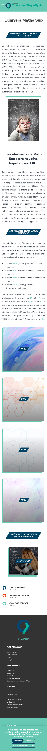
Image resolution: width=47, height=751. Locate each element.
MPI (38, 298)
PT (41, 301)
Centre (9, 697)
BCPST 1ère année (13, 676)
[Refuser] (44, 738)
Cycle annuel (17, 587)
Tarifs (8, 657)
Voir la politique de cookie (23, 745)
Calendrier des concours (15, 700)
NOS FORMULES (14, 647)
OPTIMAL (11, 686)
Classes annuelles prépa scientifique (18, 681)
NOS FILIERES (13, 665)
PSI (42, 319)
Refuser (30, 740)
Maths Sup (10, 671)
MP (31, 298)
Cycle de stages (18, 603)
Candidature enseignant (15, 705)
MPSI (14, 263)
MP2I (14, 284)
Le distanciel (11, 702)
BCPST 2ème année (13, 678)
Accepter (18, 740)
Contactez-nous (12, 694)
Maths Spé (10, 673)
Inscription (10, 660)
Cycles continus (12, 655)
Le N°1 (9, 692)
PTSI (14, 277)
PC (32, 301)
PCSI (14, 270)
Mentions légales (12, 707)
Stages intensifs (19, 595)
